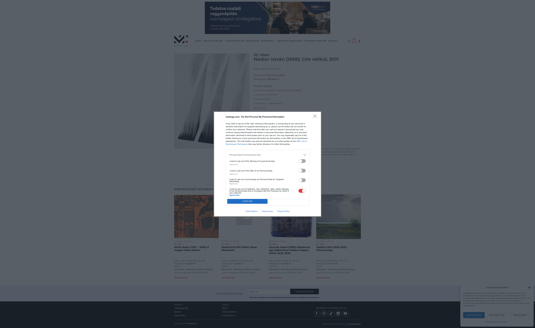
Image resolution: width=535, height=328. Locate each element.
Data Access (267, 211)
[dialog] (267, 164)
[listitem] (267, 154)
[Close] (315, 117)
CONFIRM (247, 201)
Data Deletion (252, 211)
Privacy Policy (283, 211)
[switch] (302, 161)
